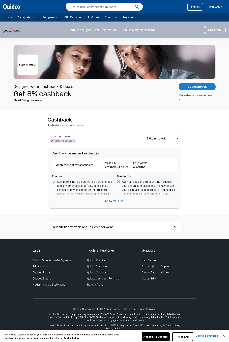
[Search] (137, 7)
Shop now (214, 29)
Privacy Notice (41, 266)
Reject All (183, 336)
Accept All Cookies (156, 336)
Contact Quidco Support (156, 266)
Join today (215, 6)
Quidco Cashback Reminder (103, 278)
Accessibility (149, 278)
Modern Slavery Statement (49, 284)
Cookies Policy (41, 272)
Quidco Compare (97, 266)
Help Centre (149, 260)
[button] (114, 30)
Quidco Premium (96, 260)
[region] (114, 336)
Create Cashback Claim (155, 272)
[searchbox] (104, 7)
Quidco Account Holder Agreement (53, 260)
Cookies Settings (43, 278)
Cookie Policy (71, 338)
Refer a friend (95, 284)
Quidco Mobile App (98, 272)
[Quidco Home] (11, 6)
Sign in (195, 6)
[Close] (223, 335)
